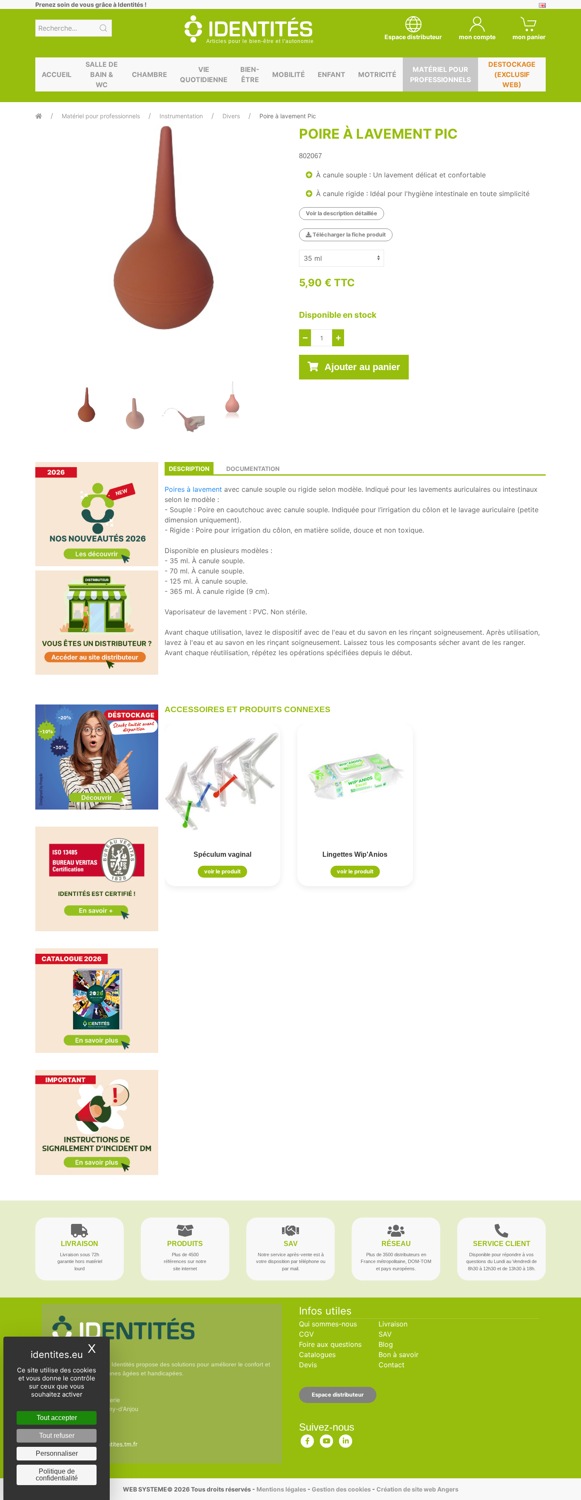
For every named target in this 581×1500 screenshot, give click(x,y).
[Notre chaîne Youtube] (326, 1439)
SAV (385, 1334)
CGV (306, 1334)
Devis (308, 1364)
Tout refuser (56, 1435)
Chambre (149, 74)
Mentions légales (281, 1489)
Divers (231, 116)
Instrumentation (181, 116)
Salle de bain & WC (101, 74)
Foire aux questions (330, 1344)
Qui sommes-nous (328, 1324)
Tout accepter (57, 1417)
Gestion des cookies (341, 1489)
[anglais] (542, 4)
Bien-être (249, 74)
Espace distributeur (338, 1395)
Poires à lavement (193, 489)
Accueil (56, 74)
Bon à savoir (399, 1354)
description (189, 468)
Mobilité (288, 74)
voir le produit (222, 872)
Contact (391, 1364)
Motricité (377, 74)
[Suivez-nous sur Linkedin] (345, 1439)
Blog (386, 1344)
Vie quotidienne (204, 74)
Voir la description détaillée (341, 213)
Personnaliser (57, 1453)
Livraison (393, 1324)
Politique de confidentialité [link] (57, 1475)
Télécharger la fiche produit (348, 234)
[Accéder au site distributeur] (96, 622)
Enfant (331, 74)
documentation (252, 468)
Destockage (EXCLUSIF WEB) (511, 74)
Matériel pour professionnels (440, 74)
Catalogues (317, 1354)
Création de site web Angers (417, 1489)
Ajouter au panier (361, 367)
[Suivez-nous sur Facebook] (307, 1439)
